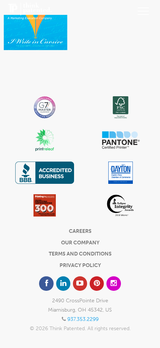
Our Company (80, 243)
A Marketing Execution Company (29, 11)
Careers (80, 231)
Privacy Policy (80, 265)
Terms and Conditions (80, 254)
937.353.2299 (83, 319)
